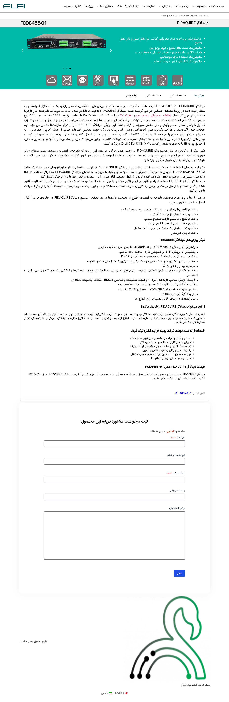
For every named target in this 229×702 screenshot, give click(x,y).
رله (147, 115)
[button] (199, 6)
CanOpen (126, 115)
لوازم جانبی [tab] (131, 96)
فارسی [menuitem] (104, 693)
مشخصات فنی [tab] (178, 96)
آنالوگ (167, 115)
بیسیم (140, 115)
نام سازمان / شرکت (176, 455)
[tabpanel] (114, 251)
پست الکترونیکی (177, 490)
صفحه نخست (201, 16)
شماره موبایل (175, 473)
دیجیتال (156, 115)
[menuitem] (121, 693)
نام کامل (178, 437)
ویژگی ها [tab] (199, 96)
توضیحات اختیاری (177, 508)
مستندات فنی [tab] (153, 96)
